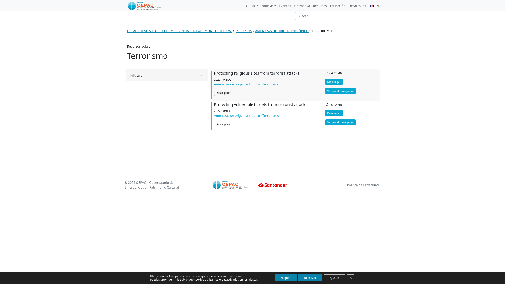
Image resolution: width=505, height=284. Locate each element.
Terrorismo (270, 84)
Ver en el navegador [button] (340, 91)
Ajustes (334, 278)
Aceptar (286, 278)
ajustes (253, 279)
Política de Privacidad (363, 185)
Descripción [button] (223, 93)
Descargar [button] (334, 82)
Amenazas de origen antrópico (237, 84)
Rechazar (310, 278)
